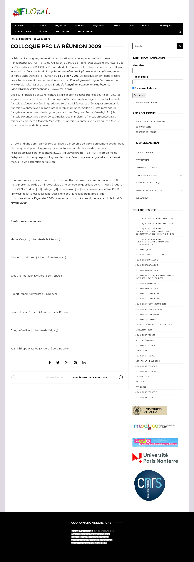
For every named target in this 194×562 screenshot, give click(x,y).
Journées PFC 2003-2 (146, 392)
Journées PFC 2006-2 (146, 366)
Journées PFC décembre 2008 (89, 377)
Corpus (79, 25)
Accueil (19, 25)
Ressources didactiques (148, 190)
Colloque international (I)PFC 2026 (154, 218)
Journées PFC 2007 (145, 356)
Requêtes (98, 25)
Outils (116, 25)
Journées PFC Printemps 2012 (150, 304)
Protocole (39, 25)
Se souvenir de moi (145, 88)
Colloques (165, 25)
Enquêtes (60, 25)
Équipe (43, 31)
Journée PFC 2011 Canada (148, 309)
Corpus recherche (145, 132)
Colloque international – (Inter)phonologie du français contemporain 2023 (152, 241)
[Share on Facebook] (49, 362)
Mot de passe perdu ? (146, 102)
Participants (142, 160)
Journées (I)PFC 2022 (146, 249)
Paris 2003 (140, 387)
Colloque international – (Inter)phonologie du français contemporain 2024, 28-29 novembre (154, 231)
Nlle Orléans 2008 (145, 340)
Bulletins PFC (86, 31)
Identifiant (138, 65)
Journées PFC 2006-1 (146, 371)
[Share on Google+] (67, 362)
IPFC (131, 25)
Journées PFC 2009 (145, 335)
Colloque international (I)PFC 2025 (154, 223)
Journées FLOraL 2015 (146, 283)
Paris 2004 (140, 382)
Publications (23, 31)
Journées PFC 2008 (145, 345)
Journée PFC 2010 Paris (147, 319)
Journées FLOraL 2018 (146, 260)
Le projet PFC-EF (144, 152)
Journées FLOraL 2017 (146, 265)
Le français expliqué (146, 175)
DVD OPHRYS (141, 198)
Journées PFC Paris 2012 (147, 299)
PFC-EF (146, 25)
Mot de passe (140, 76)
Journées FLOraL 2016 (146, 270)
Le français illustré (146, 167)
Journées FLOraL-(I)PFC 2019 (149, 255)
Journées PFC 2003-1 (146, 397)
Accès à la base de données (150, 121)
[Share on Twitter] (58, 362)
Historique (62, 31)
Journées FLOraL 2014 (146, 288)
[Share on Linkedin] (84, 362)
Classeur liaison (54, 377)
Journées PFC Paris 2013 (147, 293)
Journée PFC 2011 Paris (147, 314)
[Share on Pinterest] (75, 362)
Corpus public (143, 127)
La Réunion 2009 (143, 330)
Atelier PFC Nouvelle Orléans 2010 (153, 325)
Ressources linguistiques (149, 183)
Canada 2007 (142, 350)
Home (14, 39)
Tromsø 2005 (142, 376)
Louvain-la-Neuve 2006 (147, 361)
